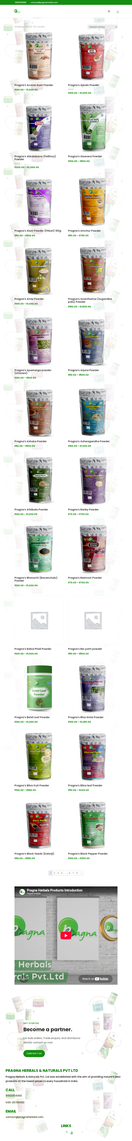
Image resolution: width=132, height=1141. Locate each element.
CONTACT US (34, 1053)
